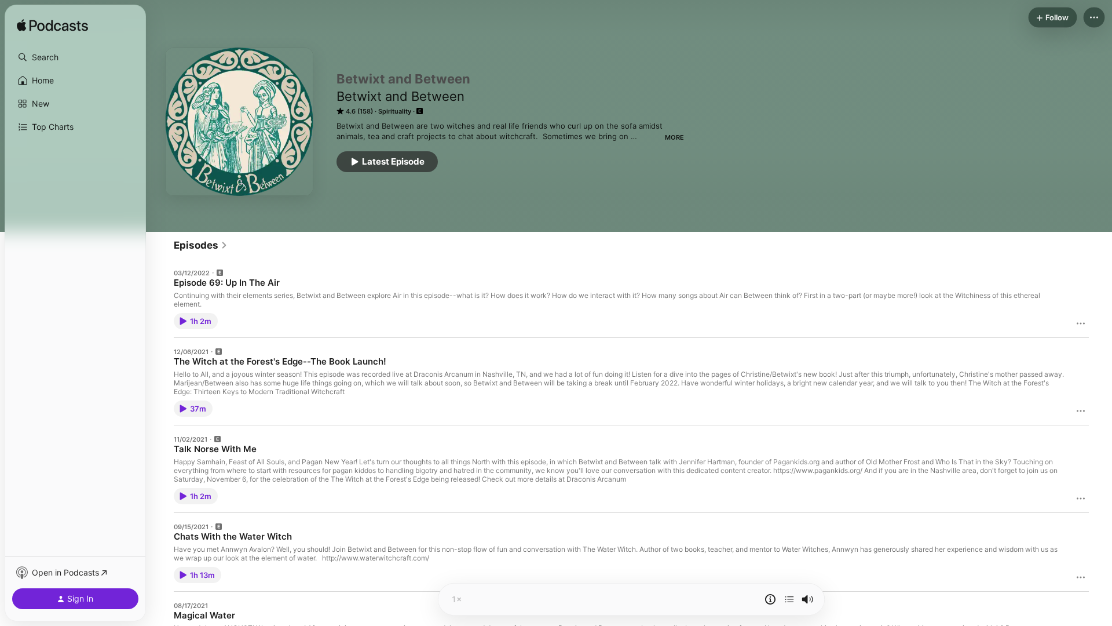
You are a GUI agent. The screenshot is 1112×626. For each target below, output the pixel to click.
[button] (75, 57)
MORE (674, 137)
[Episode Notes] (770, 599)
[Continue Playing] (789, 599)
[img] (52, 26)
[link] (201, 245)
